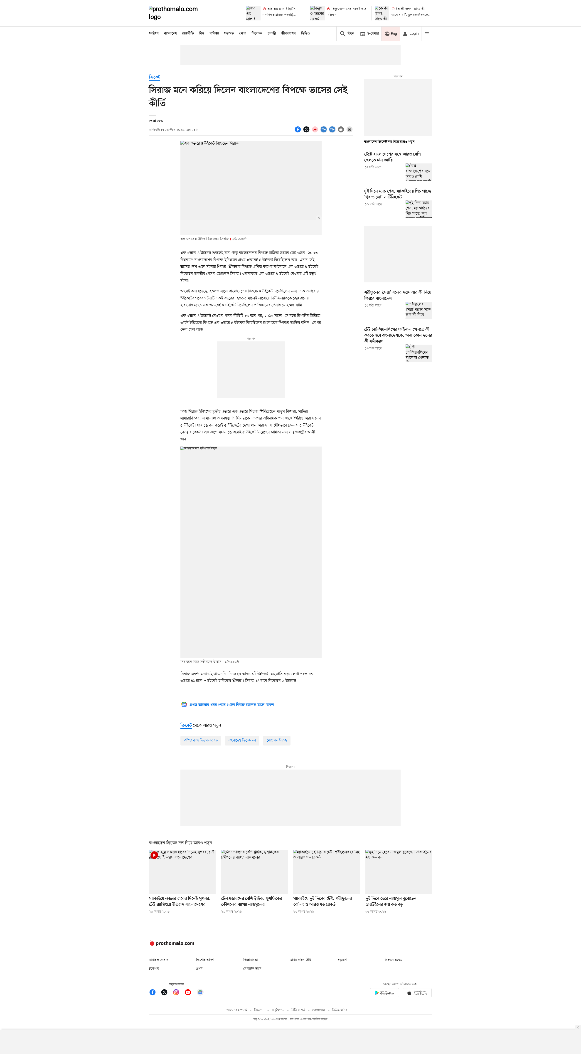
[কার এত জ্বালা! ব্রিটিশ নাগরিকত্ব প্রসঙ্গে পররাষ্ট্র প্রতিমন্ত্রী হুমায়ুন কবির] (253, 13)
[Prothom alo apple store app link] (417, 993)
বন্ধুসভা (342, 960)
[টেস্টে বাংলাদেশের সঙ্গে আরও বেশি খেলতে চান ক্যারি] (419, 172)
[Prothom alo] (179, 13)
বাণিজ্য (214, 34)
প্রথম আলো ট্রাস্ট (300, 960)
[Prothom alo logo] (171, 945)
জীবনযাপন (288, 34)
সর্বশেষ (154, 34)
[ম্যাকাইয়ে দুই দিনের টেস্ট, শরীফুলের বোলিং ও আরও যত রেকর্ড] (326, 872)
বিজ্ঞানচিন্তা (250, 960)
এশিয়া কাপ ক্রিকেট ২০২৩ (201, 740)
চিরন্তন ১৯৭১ (393, 960)
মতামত (229, 34)
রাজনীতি (188, 34)
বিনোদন (257, 34)
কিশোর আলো (205, 960)
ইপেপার (154, 968)
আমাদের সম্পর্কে (236, 1010)
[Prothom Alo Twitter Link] (166, 993)
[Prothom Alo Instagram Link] (178, 993)
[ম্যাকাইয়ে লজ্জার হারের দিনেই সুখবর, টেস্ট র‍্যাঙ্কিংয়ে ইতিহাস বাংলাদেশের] (182, 872)
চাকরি (272, 34)
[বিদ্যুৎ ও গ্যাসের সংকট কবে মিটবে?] (317, 13)
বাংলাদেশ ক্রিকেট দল (242, 740)
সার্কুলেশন (278, 1010)
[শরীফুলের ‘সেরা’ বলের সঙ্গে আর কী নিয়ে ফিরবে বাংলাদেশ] (419, 310)
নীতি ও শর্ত (298, 1010)
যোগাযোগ (318, 1010)
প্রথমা (199, 968)
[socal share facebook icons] (298, 132)
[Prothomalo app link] (384, 993)
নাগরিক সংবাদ (158, 960)
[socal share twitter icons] (307, 132)
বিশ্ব (201, 34)
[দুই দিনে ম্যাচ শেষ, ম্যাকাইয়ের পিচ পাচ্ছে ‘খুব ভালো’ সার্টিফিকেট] (419, 209)
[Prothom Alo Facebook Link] (155, 993)
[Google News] (200, 993)
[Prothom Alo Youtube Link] (190, 993)
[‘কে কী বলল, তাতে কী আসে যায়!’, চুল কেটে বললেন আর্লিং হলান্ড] (382, 13)
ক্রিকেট (154, 77)
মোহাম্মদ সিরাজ (277, 740)
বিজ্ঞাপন (259, 1010)
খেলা (242, 34)
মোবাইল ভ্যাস (252, 968)
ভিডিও (305, 34)
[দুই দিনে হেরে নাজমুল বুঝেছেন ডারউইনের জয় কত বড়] (398, 872)
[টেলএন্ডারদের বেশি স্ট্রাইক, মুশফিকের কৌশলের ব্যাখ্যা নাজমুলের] (254, 872)
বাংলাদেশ (170, 34)
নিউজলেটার (339, 1010)
